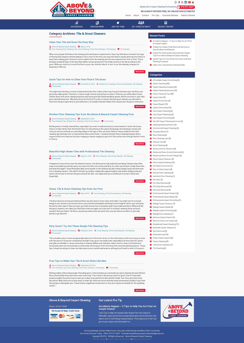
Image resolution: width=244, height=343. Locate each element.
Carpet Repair (158, 104)
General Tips (158, 142)
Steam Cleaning (159, 241)
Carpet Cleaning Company (163, 87)
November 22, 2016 (88, 84)
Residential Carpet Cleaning (164, 224)
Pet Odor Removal (160, 183)
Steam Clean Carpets (161, 238)
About (136, 15)
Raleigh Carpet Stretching (163, 210)
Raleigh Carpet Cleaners (162, 204)
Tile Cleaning (111, 49)
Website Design (99, 339)
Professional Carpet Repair (164, 197)
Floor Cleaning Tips (70, 49)
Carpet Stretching (160, 108)
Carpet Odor (158, 97)
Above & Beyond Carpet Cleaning (64, 47)
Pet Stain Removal (160, 186)
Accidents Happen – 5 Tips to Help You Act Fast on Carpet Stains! (127, 307)
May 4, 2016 (85, 193)
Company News (159, 132)
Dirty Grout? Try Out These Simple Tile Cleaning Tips (78, 226)
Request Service (165, 27)
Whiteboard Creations (142, 339)
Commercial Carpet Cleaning (164, 128)
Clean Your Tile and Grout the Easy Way (71, 42)
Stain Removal (159, 234)
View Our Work (97, 27)
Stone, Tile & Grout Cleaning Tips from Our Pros (76, 188)
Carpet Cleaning (159, 84)
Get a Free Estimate (141, 27)
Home (128, 15)
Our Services (77, 27)
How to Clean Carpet (161, 169)
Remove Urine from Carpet (164, 221)
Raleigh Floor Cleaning (162, 214)
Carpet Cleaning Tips (161, 94)
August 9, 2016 (86, 156)
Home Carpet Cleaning (162, 162)
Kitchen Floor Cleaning (107, 84)
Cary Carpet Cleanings (162, 114)
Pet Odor (156, 180)
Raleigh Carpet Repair (161, 207)
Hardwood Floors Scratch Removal (167, 152)
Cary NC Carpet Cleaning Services (166, 121)
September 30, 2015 (88, 265)
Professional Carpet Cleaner (164, 193)
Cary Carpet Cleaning (161, 111)
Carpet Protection (160, 101)
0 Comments (124, 49)
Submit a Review (188, 15)
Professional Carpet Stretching (165, 200)
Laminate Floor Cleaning (162, 176)
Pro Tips (155, 15)
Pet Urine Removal (160, 190)
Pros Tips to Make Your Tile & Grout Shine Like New (77, 260)
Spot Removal (158, 231)
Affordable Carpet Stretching (165, 80)
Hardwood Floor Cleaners (163, 149)
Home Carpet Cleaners (162, 159)
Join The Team (117, 27)
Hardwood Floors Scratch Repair (166, 156)
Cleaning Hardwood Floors (163, 125)
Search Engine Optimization (119, 339)
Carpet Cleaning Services (163, 90)
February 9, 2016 (87, 231)
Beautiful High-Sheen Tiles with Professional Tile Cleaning (81, 151)
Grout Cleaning (83, 49)
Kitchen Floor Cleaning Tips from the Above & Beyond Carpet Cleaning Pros (91, 114)
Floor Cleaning (57, 49)
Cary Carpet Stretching (162, 118)
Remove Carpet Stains (162, 217)
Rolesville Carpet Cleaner (163, 228)
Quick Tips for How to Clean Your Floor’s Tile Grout (77, 79)
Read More (140, 72)
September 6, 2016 (87, 119)
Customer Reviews (170, 15)
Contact (145, 15)
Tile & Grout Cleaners (97, 49)
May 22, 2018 (85, 47)
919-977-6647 (187, 7)
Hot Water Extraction (161, 166)
